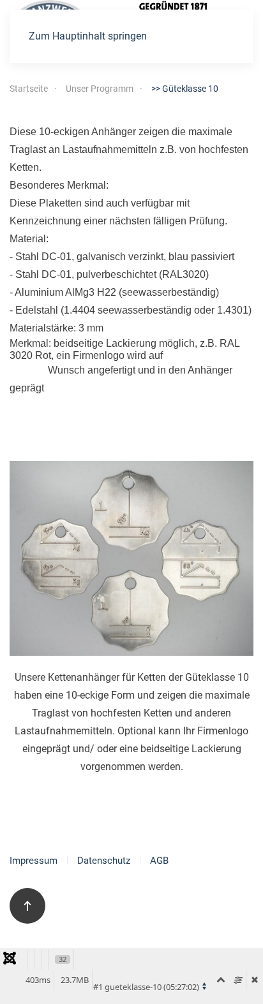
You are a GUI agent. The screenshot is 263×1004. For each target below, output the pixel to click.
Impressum (33, 860)
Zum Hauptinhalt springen (88, 36)
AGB (159, 860)
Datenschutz (103, 860)
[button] (27, 906)
